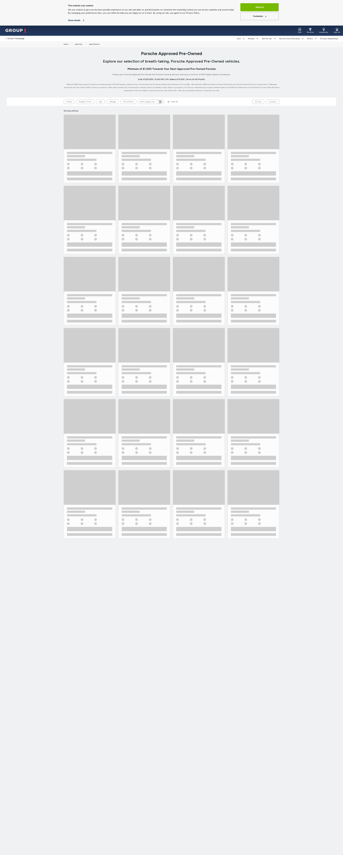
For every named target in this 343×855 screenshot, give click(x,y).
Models (251, 39)
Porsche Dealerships (329, 39)
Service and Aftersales (289, 39)
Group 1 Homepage (16, 38)
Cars (239, 39)
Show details (74, 20)
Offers (310, 39)
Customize (258, 16)
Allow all (260, 7)
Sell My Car (267, 39)
